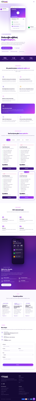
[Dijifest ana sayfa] (4, 2)
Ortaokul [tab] (13, 139)
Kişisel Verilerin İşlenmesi (5, 394)
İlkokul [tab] (8, 139)
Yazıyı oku (4, 315)
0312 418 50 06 (6, 337)
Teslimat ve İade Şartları (4, 388)
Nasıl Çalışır (20, 379)
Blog (19, 382)
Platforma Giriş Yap (7, 284)
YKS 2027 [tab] (27, 139)
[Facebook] (2, 384)
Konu (3, 352)
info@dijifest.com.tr (7, 340)
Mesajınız (4, 357)
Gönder (18, 364)
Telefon (19, 348)
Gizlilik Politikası (3, 391)
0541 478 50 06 (12, 337)
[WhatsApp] (4, 384)
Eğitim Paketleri (21, 377)
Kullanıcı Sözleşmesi (4, 389)
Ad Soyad (4, 344)
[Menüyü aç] (34, 2)
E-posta (4, 348)
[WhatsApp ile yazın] (34, 399)
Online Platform (21, 380)
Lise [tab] (22, 139)
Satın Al (9, 168)
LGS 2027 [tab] (18, 139)
